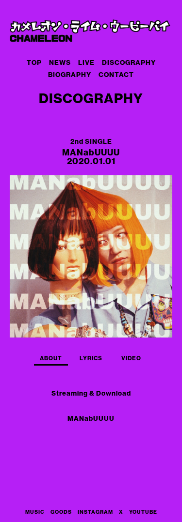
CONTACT (116, 75)
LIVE (86, 63)
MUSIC (35, 512)
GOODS (61, 512)
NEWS (60, 63)
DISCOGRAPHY (129, 63)
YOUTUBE (143, 512)
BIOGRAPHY (69, 75)
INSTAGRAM (95, 512)
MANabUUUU (91, 419)
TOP (34, 63)
